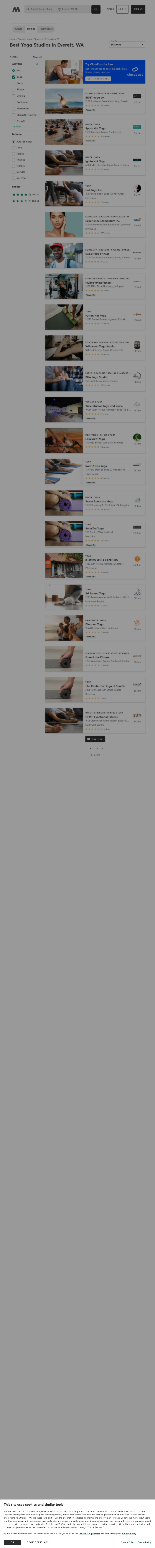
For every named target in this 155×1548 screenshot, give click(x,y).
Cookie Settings (38, 1542)
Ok (12, 1542)
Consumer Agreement (89, 1534)
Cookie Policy (144, 1542)
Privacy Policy (129, 1534)
